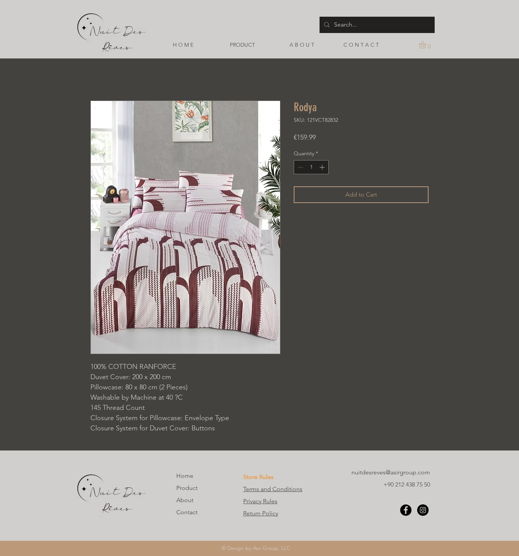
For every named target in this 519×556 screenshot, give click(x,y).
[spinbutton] (311, 167)
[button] (427, 45)
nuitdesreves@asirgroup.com (390, 472)
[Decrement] (299, 167)
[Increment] (323, 167)
